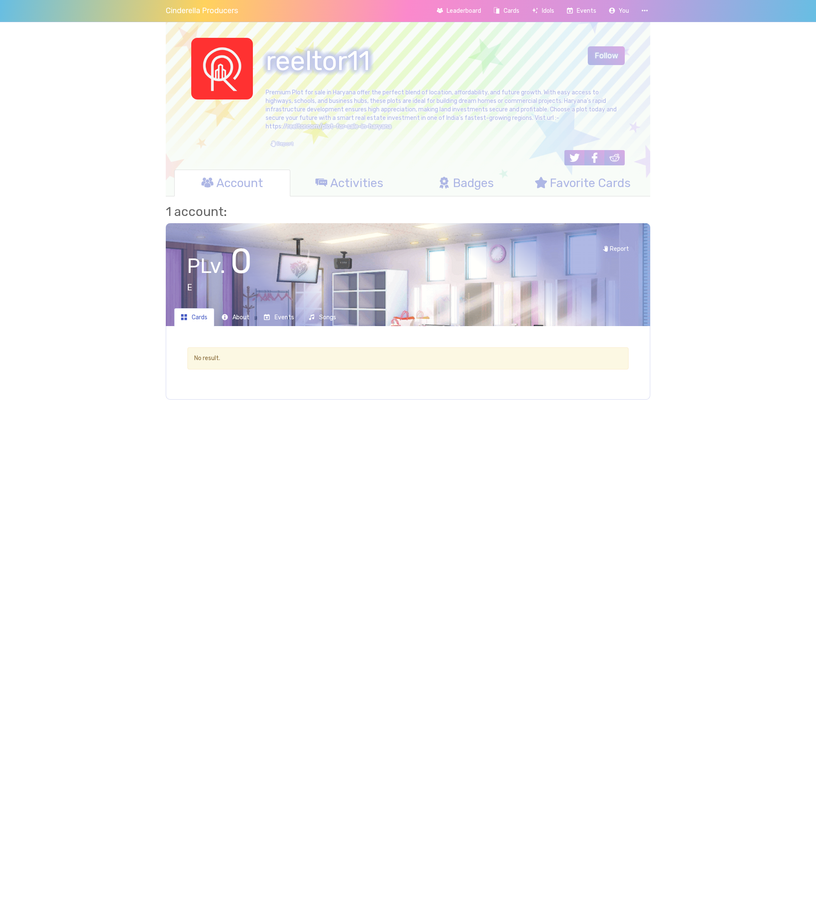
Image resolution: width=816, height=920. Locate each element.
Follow (606, 55)
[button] (619, 11)
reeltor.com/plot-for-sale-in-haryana (339, 126)
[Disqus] (408, 544)
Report (284, 144)
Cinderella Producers (202, 10)
